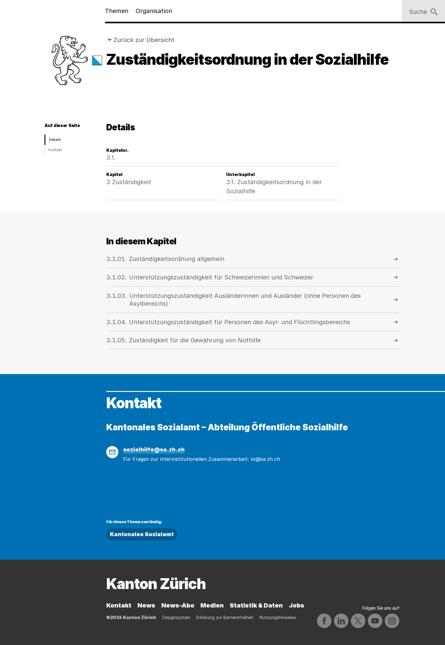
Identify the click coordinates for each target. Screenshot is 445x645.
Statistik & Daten (256, 605)
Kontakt (55, 150)
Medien (212, 605)
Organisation (154, 11)
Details (55, 139)
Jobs (296, 605)
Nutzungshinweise (277, 617)
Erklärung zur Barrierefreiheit (224, 617)
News (146, 605)
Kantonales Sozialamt (142, 534)
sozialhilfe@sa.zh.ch (154, 449)
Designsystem (176, 617)
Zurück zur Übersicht (144, 40)
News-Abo (177, 605)
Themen (116, 11)
